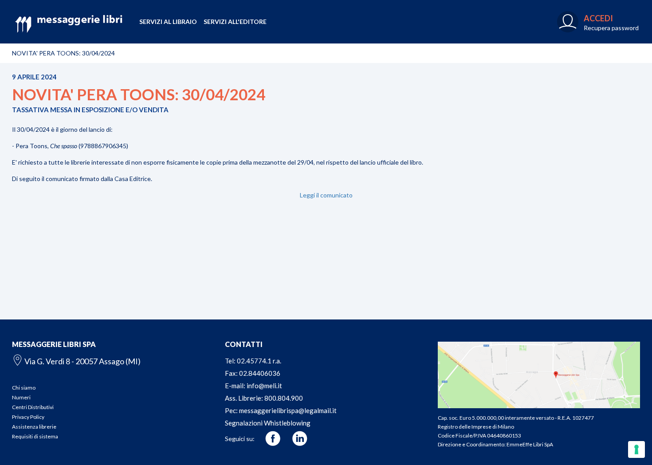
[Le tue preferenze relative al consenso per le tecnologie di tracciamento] (636, 449)
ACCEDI (598, 18)
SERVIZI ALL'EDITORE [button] (235, 21)
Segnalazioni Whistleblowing (267, 423)
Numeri (21, 397)
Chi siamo (23, 387)
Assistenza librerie (34, 426)
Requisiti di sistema (35, 436)
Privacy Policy (28, 417)
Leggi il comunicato (326, 195)
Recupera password (611, 28)
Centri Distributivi (33, 407)
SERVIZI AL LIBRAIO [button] (168, 21)
